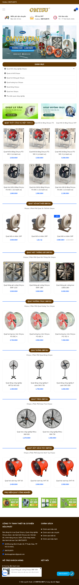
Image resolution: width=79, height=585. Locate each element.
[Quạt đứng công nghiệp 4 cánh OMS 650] (65, 370)
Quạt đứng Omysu (13, 87)
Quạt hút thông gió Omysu (15, 78)
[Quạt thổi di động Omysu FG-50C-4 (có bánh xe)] (39, 138)
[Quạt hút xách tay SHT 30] (14, 467)
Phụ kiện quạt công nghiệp (16, 96)
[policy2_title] (32, 17)
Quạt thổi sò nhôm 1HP (14, 236)
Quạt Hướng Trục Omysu (39, 301)
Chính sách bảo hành (50, 539)
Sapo (58, 582)
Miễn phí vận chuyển (18, 16)
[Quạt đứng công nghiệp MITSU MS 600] (14, 370)
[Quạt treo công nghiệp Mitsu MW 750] (52, 418)
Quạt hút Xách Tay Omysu (39, 448)
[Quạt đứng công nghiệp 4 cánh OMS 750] (39, 370)
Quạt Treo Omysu (39, 399)
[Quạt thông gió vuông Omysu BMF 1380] (39, 272)
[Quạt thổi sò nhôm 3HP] (65, 223)
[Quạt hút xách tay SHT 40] (65, 467)
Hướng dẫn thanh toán (12, 566)
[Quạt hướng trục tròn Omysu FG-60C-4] (39, 321)
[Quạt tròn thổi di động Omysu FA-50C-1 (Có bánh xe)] (39, 174)
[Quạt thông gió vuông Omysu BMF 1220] (14, 272)
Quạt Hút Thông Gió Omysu (39, 252)
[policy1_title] (7, 17)
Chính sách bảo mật (50, 529)
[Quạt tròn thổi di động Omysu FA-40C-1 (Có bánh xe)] (14, 174)
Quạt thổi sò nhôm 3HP (65, 236)
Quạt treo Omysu (12, 91)
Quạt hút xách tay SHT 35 (39, 481)
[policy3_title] (55, 17)
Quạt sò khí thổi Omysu (39, 203)
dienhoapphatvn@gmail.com (15, 554)
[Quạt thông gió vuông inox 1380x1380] (65, 272)
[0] (75, 10)
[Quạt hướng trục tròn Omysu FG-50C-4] (14, 321)
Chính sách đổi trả (49, 536)
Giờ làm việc (63, 16)
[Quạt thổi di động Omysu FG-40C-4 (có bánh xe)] (14, 138)
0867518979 (12, 2)
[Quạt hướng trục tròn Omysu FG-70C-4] (65, 321)
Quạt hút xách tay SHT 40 (65, 481)
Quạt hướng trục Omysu (15, 82)
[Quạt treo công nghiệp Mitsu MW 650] (26, 418)
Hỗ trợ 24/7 (39, 16)
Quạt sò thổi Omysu (13, 73)
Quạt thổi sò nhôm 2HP (39, 236)
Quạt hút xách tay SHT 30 (14, 481)
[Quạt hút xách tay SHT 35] (39, 467)
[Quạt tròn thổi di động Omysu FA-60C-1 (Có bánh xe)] (65, 174)
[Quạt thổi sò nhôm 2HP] (39, 223)
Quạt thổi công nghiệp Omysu (17, 69)
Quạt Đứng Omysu (39, 350)
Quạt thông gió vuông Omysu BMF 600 (24, 569)
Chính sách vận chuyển (51, 532)
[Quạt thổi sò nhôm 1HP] (14, 223)
